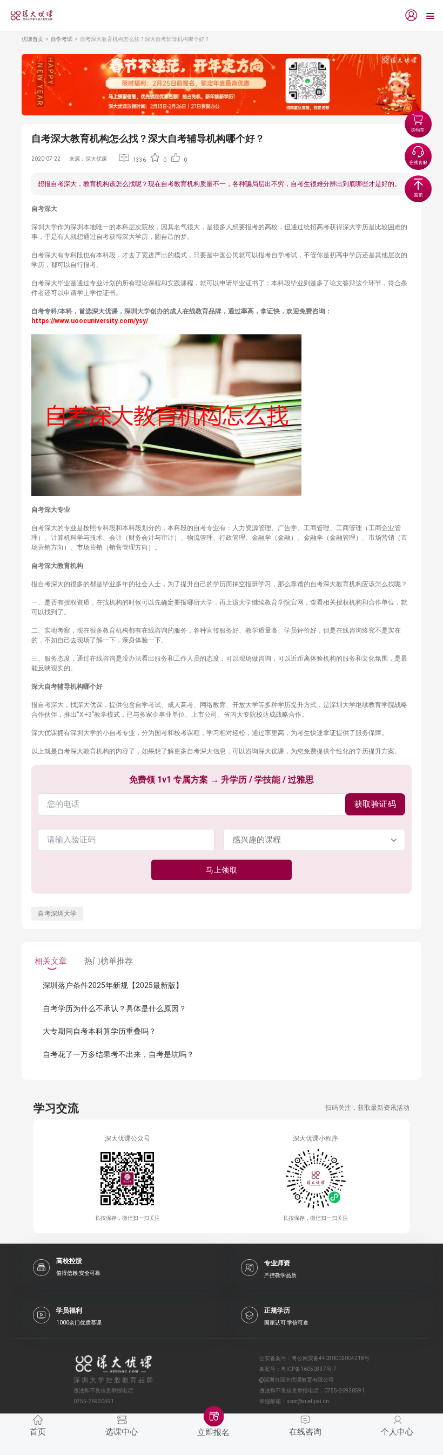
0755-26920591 (344, 1391)
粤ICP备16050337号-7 (309, 1369)
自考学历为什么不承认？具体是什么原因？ (114, 1008)
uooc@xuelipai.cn (307, 1401)
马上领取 (221, 870)
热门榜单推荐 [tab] (108, 961)
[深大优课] (27, 15)
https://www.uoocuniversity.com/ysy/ (89, 321)
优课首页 (32, 39)
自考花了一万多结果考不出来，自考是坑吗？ (118, 1054)
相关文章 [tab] (51, 961)
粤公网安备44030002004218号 (331, 1358)
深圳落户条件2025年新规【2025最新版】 (113, 985)
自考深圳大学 (57, 913)
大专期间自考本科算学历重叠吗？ (99, 1031)
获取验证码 (375, 804)
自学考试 (61, 39)
